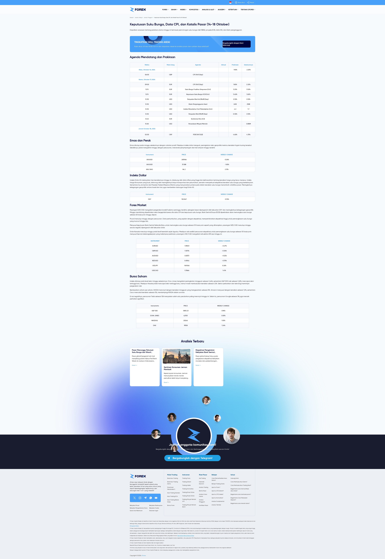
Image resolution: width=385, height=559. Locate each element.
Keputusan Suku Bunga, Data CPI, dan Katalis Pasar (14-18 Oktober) (170, 17)
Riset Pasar (203, 475)
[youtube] (156, 498)
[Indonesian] (231, 2)
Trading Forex (186, 478)
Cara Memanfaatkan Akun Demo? (219, 479)
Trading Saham (186, 482)
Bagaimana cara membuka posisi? (241, 494)
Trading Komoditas (187, 489)
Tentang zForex (247, 10)
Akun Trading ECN (172, 496)
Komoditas (193, 10)
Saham (173, 10)
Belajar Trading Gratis (218, 484)
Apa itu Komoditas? (217, 498)
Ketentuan (232, 10)
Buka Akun (241, 2)
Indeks (182, 10)
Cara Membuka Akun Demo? (239, 482)
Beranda (131, 17)
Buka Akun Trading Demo (172, 483)
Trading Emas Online (188, 492)
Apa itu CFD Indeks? (217, 494)
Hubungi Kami (235, 478)
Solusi (233, 475)
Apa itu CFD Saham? (218, 491)
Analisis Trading (138, 17)
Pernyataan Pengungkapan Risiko (185, 535)
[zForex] (138, 9)
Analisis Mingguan (148, 17)
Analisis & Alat (208, 10)
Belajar (214, 475)
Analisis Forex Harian (203, 495)
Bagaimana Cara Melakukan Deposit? (239, 499)
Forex (164, 10)
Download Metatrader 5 (171, 488)
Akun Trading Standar (173, 493)
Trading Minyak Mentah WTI (189, 500)
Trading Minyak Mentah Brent (189, 506)
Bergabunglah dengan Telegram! (192, 458)
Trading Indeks (186, 485)
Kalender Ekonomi (201, 483)
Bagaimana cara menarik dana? (240, 503)
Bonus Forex (171, 505)
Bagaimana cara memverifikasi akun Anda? (240, 490)
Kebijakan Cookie (154, 508)
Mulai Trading (172, 475)
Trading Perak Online (188, 496)
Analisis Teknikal (216, 505)
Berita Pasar (202, 491)
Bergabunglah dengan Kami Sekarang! (233, 44)
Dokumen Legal (153, 510)
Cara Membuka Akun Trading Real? (241, 485)
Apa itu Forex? (216, 487)
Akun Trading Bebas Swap (173, 501)
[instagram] (140, 498)
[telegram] (145, 498)
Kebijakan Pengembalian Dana (138, 508)
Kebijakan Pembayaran (155, 505)
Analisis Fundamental (218, 501)
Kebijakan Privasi (134, 505)
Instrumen (186, 475)
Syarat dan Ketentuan (136, 510)
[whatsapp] (150, 498)
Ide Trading (202, 478)
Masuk (252, 2)
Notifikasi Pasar (203, 505)
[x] (134, 498)
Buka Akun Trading (172, 478)
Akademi (221, 10)
